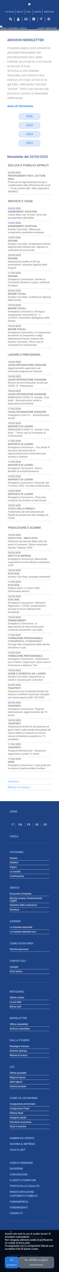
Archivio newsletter (20, 1028)
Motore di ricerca (19, 1055)
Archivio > (14, 781)
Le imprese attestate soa (23, 931)
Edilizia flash (16, 1113)
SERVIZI (20, 12)
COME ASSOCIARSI (21, 943)
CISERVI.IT (16, 1213)
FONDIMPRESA (19, 1201)
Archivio (23, 28)
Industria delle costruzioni (23, 905)
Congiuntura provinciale (22, 1103)
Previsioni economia (20, 1122)
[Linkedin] (33, 19)
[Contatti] (26, 19)
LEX (12, 1066)
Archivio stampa (18, 1050)
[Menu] (48, 19)
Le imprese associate (21, 927)
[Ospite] (18, 19)
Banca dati (15, 1006)
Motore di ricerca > (19, 787)
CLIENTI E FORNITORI (23, 1180)
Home (4, 28)
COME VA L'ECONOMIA (24, 1098)
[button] (41, 19)
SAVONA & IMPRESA (22, 1143)
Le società (15, 871)
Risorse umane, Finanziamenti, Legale (26, 899)
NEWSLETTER (18, 1018)
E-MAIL (28, 12)
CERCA (14, 836)
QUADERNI (16, 1168)
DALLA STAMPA (19, 1040)
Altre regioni (16, 1081)
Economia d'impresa (20, 893)
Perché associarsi (19, 949)
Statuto (14, 858)
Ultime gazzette (18, 1072)
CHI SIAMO (9, 12)
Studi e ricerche (18, 1126)
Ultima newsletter (19, 1024)
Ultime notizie (17, 997)
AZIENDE (37, 12)
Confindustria (17, 876)
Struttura (14, 909)
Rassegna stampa (19, 1046)
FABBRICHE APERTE (22, 1138)
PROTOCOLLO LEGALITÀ (24, 1186)
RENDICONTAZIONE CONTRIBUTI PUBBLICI (24, 1193)
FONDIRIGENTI (19, 1207)
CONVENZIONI (19, 1174)
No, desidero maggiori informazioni (36, 1262)
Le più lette (15, 1002)
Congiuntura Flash (19, 1108)
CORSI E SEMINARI (21, 1162)
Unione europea (18, 1086)
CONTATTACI (18, 960)
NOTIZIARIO (17, 991)
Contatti (14, 967)
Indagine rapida (18, 1117)
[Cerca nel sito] (10, 19)
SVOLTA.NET (17, 1149)
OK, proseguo (12, 1262)
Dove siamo (16, 971)
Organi (13, 867)
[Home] (29, 4)
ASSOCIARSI (49, 12)
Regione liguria (18, 1077)
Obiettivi (14, 862)
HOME (13, 811)
